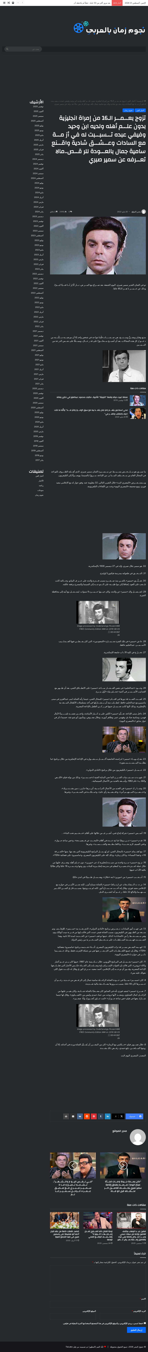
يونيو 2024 (39, 188)
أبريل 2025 (39, 140)
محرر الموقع (136, 212)
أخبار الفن (131, 101)
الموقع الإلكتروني (89, 1311)
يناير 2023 (39, 269)
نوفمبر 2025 (38, 106)
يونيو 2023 (39, 245)
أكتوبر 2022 (39, 283)
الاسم (143, 1299)
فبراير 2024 (39, 207)
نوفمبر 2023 (38, 221)
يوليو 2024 (39, 183)
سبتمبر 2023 (38, 231)
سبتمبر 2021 (38, 345)
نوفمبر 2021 (38, 336)
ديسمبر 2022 (38, 274)
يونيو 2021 (39, 360)
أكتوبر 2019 (39, 441)
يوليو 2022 (39, 297)
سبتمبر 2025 (38, 116)
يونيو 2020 (39, 417)
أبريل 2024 (39, 197)
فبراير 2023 (39, 264)
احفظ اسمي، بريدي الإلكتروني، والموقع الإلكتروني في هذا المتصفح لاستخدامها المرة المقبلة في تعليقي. (103, 1323)
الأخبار (41, 480)
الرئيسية (140, 101)
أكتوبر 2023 (39, 226)
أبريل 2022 (39, 312)
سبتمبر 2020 (38, 403)
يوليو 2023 (39, 240)
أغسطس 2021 (37, 350)
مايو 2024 (39, 192)
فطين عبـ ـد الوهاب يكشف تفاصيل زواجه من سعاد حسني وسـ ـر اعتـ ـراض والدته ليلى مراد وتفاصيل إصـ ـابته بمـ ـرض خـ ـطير (132, 1235)
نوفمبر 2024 (38, 164)
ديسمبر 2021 (38, 331)
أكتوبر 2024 (39, 168)
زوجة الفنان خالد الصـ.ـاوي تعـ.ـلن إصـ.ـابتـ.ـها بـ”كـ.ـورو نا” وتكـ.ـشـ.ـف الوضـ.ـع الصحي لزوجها (98, 1235)
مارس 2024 (39, 202)
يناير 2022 (39, 326)
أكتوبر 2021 (39, 340)
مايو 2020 (39, 422)
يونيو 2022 (39, 302)
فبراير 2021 (39, 379)
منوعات (40, 490)
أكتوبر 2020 (39, 398)
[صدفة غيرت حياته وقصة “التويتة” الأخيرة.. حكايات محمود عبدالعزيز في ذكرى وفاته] (138, 400)
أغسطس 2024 (37, 178)
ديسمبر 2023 (38, 216)
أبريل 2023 (39, 254)
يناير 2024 (39, 211)
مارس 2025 (39, 145)
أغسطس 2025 (37, 121)
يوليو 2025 (39, 125)
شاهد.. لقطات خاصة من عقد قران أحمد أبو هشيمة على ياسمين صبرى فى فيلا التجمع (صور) (64, 1234)
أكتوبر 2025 (39, 111)
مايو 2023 (39, 250)
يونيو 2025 (39, 130)
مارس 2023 (39, 259)
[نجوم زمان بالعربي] (109, 26)
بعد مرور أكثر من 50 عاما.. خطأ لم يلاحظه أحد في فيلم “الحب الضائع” (82, 3)
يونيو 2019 (39, 455)
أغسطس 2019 (37, 450)
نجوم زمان (128, 110)
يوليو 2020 (39, 412)
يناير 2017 (39, 460)
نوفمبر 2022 (38, 278)
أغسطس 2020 (37, 407)
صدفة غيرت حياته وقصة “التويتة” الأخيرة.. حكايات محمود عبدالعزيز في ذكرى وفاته (92, 397)
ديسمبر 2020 (38, 388)
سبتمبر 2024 (38, 173)
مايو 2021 (39, 364)
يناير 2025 (39, 154)
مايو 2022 (39, 307)
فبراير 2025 (39, 149)
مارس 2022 (39, 317)
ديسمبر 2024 (38, 159)
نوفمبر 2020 (38, 393)
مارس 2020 (39, 431)
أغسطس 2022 (37, 293)
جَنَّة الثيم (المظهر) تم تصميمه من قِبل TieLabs (84, 1347)
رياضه (41, 485)
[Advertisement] (74, 75)
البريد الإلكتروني (139, 1311)
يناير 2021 (39, 383)
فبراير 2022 (39, 321)
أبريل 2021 (39, 369)
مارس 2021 (39, 374)
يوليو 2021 (39, 355)
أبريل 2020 (39, 426)
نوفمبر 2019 (38, 436)
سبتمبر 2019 (38, 446)
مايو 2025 (39, 135)
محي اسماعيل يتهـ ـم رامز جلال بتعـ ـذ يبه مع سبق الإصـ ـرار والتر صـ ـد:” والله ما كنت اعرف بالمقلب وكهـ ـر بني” (91, 412)
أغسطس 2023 (37, 235)
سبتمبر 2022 (38, 288)
